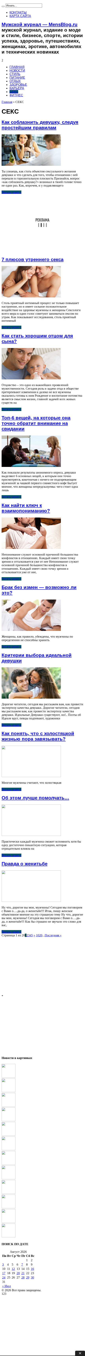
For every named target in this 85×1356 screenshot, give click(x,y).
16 (32, 1268)
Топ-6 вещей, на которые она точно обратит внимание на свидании (36, 423)
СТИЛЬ (14, 74)
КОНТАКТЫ (17, 12)
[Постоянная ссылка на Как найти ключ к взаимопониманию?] (31, 548)
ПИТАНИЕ (17, 77)
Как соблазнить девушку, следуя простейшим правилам (40, 124)
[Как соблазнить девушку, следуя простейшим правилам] (8, 1149)
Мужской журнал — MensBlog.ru (39, 24)
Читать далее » (11, 192)
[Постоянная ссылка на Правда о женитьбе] (31, 900)
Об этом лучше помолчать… (35, 797)
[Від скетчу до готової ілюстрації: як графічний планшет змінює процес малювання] (8, 1134)
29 (27, 1277)
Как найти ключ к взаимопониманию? (26, 508)
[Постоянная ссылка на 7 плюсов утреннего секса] (31, 296)
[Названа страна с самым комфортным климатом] (8, 1207)
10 (37, 935)
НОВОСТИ (17, 70)
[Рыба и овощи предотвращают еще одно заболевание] (8, 1091)
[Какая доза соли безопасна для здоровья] (8, 1221)
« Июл (6, 1286)
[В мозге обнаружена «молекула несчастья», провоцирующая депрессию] (8, 1120)
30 (32, 1277)
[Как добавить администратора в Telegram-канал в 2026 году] (8, 1105)
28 (23, 1277)
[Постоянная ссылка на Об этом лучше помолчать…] (31, 835)
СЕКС (13, 91)
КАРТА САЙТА (20, 16)
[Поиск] (3, 6)
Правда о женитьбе (24, 863)
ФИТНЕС (16, 95)
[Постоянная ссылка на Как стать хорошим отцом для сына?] (31, 378)
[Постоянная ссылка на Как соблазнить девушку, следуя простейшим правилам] (31, 164)
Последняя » (53, 935)
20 (40, 935)
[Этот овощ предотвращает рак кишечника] (8, 1163)
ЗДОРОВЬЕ (18, 84)
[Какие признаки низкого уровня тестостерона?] (8, 1192)
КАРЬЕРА (16, 88)
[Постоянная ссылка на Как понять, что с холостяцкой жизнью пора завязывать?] (31, 776)
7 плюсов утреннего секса (32, 259)
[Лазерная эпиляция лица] (8, 1076)
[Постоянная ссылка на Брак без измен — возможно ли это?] (31, 630)
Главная (7, 102)
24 (3, 1277)
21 (23, 1273)
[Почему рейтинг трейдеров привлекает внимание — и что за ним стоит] (8, 1236)
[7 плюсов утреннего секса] (8, 1178)
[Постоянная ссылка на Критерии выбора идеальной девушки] (31, 697)
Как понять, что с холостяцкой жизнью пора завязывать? (38, 736)
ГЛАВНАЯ (17, 67)
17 (3, 1273)
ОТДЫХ (15, 81)
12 (13, 1268)
